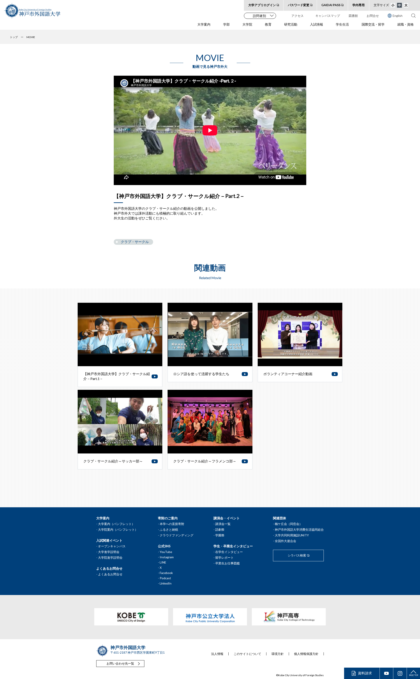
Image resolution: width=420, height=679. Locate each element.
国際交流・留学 (373, 24)
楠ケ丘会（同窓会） (288, 524)
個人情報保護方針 (306, 653)
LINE (163, 562)
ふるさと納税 (169, 529)
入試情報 (316, 24)
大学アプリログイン (262, 5)
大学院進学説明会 (110, 557)
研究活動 (290, 24)
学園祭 (219, 535)
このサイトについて (247, 653)
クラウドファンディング (176, 535)
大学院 (247, 24)
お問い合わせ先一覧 (120, 663)
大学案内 (203, 24)
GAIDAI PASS (330, 5)
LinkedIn (166, 583)
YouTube (166, 552)
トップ (14, 37)
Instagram (167, 557)
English (397, 16)
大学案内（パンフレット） (116, 524)
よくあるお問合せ (110, 574)
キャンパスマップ (327, 16)
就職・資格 (405, 24)
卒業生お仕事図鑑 (227, 563)
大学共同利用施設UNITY (292, 535)
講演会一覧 (223, 524)
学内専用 (358, 5)
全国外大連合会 (285, 541)
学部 (226, 24)
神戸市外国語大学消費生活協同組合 (299, 529)
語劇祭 (219, 529)
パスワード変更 (298, 5)
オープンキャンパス (112, 546)
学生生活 (342, 24)
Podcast (165, 578)
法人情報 (217, 653)
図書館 (353, 16)
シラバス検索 (297, 555)
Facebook (166, 573)
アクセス (297, 16)
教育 (268, 24)
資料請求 (365, 673)
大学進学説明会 (108, 552)
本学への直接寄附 (172, 524)
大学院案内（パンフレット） (118, 529)
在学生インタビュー (229, 552)
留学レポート (224, 557)
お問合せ (373, 16)
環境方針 (277, 653)
